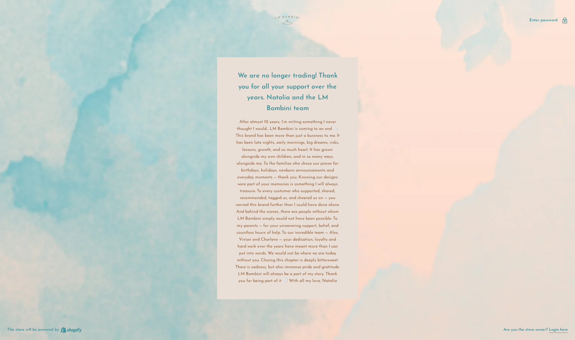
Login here (558, 330)
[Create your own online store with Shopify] (71, 330)
